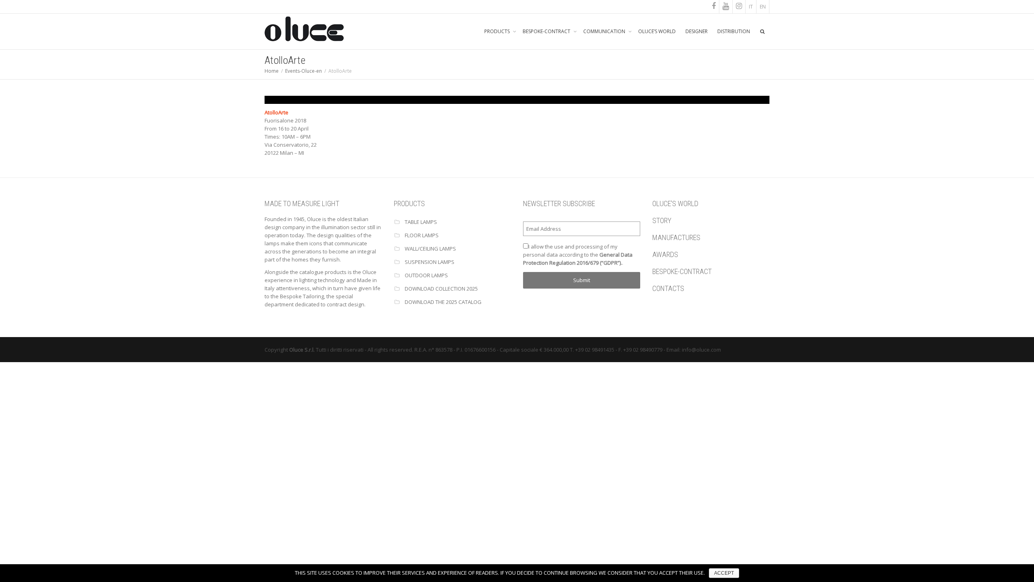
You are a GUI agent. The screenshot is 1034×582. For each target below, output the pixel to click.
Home (272, 70)
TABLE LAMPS (421, 222)
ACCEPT (724, 573)
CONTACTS (668, 288)
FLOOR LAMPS (422, 235)
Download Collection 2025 (441, 288)
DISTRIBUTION (733, 31)
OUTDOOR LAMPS (426, 275)
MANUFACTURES (676, 237)
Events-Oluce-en (303, 70)
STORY (661, 220)
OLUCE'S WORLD (675, 203)
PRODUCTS (497, 31)
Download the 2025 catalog (443, 302)
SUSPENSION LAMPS (429, 262)
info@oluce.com (701, 349)
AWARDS (665, 254)
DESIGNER (696, 31)
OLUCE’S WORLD (657, 31)
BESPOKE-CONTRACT (547, 31)
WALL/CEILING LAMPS (430, 248)
